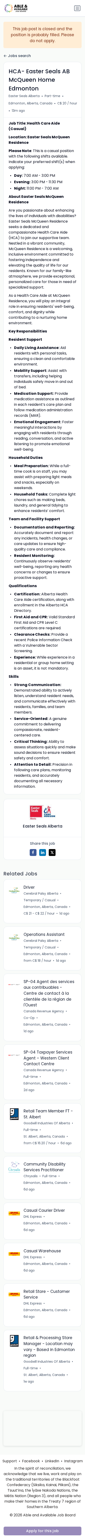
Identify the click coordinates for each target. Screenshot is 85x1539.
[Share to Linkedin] (42, 852)
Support (9, 1461)
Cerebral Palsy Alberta (41, 893)
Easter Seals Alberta (24, 96)
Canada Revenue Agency (44, 1011)
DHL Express (33, 1216)
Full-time (31, 1076)
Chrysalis (31, 1176)
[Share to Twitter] (52, 852)
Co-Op (29, 1018)
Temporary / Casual (40, 900)
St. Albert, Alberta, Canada (44, 1136)
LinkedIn (52, 1461)
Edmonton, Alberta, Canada (30, 103)
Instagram (73, 1461)
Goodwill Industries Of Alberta (47, 1123)
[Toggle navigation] (77, 8)
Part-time (52, 96)
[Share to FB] (33, 852)
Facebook (31, 1461)
